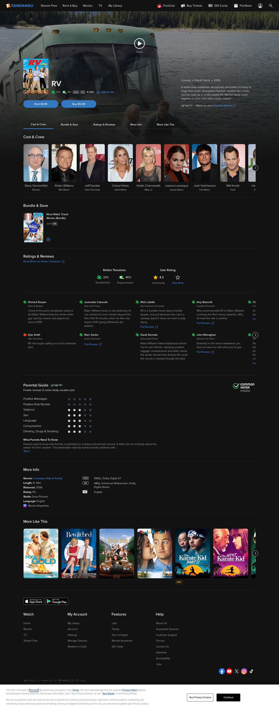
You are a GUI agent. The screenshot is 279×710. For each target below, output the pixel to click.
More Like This (165, 124)
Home (27, 623)
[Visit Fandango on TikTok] (251, 671)
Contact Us (162, 646)
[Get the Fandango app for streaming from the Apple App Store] (33, 601)
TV (25, 635)
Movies (28, 629)
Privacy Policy (129, 690)
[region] (139, 697)
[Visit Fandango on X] (236, 671)
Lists (114, 623)
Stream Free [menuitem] (49, 6)
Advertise (161, 652)
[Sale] (192, 553)
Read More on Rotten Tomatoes (42, 261)
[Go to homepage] (20, 5)
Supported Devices (167, 629)
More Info (136, 124)
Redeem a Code (77, 646)
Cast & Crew (38, 124)
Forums (160, 640)
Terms (75, 690)
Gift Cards (117, 646)
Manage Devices (77, 640)
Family (115, 629)
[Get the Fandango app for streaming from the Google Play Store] (56, 601)
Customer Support (166, 635)
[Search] (270, 5)
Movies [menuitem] (87, 6)
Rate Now (178, 283)
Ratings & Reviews (104, 124)
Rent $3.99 (40, 104)
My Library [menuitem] (115, 6)
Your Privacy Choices (200, 697)
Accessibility (163, 658)
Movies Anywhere (122, 640)
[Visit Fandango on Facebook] (222, 671)
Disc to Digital (120, 635)
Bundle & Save (69, 124)
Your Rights (108, 693)
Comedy (39, 478)
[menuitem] (218, 5)
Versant (34, 690)
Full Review (147, 326)
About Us (161, 623)
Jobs (159, 664)
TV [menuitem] (100, 6)
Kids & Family (54, 478)
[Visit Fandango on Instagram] (244, 671)
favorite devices (223, 105)
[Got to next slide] (255, 168)
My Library (74, 623)
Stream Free (31, 640)
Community (158, 283)
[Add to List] (48, 239)
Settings (72, 635)
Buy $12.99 (78, 104)
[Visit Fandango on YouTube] (229, 671)
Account (72, 629)
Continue (228, 697)
